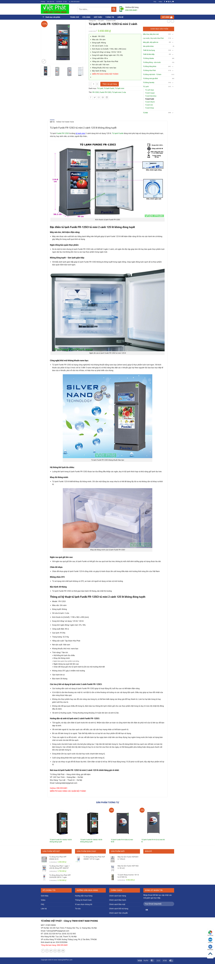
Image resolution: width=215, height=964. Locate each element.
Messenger (210, 949)
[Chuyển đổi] (172, 34)
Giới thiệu (98, 17)
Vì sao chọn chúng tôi (83, 904)
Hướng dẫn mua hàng (83, 896)
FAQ (155, 1)
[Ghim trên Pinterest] (103, 98)
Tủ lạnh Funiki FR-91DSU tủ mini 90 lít (122, 841)
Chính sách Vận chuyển (118, 913)
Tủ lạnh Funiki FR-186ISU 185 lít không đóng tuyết (91, 841)
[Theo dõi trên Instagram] (47, 951)
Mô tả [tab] (52, 122)
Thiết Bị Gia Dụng (149, 50)
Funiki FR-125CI (105, 92)
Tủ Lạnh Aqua (149, 90)
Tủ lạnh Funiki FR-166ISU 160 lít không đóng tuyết (61, 841)
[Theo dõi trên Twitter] (166, 1)
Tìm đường (210, 935)
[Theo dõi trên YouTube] (173, 1)
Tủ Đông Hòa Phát (149, 70)
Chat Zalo (210, 942)
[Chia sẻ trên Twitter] (95, 98)
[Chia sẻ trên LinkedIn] (107, 98)
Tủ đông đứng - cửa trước (152, 62)
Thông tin (109, 17)
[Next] (83, 41)
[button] (167, 17)
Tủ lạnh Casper (150, 93)
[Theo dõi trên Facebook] (164, 1)
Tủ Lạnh (101, 20)
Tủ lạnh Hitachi (150, 102)
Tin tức (78, 909)
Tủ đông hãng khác (149, 66)
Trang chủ (74, 17)
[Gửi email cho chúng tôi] (168, 1)
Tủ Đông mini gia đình (150, 78)
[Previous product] (172, 21)
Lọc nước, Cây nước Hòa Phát (153, 38)
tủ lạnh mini (80, 133)
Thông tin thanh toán (83, 900)
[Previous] (44, 41)
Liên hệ (120, 17)
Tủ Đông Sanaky (148, 82)
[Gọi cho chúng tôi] (171, 1)
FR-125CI (95, 92)
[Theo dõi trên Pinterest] (59, 951)
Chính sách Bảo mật (117, 904)
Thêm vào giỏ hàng (109, 84)
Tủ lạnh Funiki (111, 20)
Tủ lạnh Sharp (149, 108)
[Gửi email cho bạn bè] (99, 98)
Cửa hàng (86, 17)
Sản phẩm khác (148, 46)
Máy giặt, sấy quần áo (150, 42)
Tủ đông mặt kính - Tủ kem (152, 74)
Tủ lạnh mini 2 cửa (119, 92)
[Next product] (168, 21)
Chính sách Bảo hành (117, 900)
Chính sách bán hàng (117, 896)
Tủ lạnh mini (119, 88)
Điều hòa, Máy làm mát (151, 34)
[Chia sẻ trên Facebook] (91, 98)
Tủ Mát (145, 113)
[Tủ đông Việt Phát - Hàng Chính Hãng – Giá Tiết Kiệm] (57, 9)
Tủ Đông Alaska (148, 58)
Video (160, 1)
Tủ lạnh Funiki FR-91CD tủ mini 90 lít (153, 841)
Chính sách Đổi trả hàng (118, 909)
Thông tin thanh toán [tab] (65, 122)
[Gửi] (113, 9)
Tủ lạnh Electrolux (150, 96)
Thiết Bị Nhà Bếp (148, 54)
